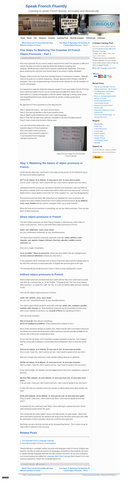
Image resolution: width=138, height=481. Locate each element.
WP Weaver (112, 475)
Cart (35, 38)
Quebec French (99, 138)
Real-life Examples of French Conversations (39, 443)
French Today (99, 136)
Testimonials (90, 38)
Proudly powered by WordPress (91, 475)
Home (23, 38)
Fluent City (98, 126)
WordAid (97, 143)
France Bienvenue (100, 129)
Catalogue (101, 38)
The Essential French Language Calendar (38, 441)
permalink (42, 464)
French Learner (99, 133)
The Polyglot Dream (101, 140)
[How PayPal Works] (102, 78)
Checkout (42, 38)
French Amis (98, 131)
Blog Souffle (98, 124)
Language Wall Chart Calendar (58, 456)
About (29, 38)
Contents (51, 38)
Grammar (31, 464)
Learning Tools (62, 38)
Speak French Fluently (46, 6)
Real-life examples (77, 38)
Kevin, (105, 53)
